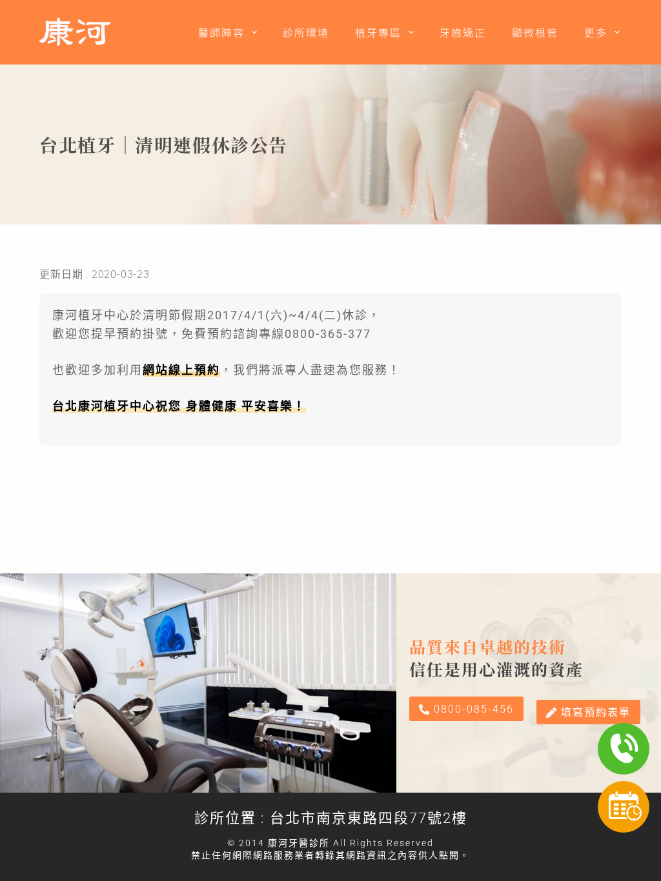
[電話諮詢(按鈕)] (623, 749)
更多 (595, 32)
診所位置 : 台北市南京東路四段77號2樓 (330, 818)
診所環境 (306, 32)
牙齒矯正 (463, 32)
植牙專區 (378, 32)
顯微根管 (535, 32)
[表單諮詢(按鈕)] (623, 807)
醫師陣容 (221, 32)
